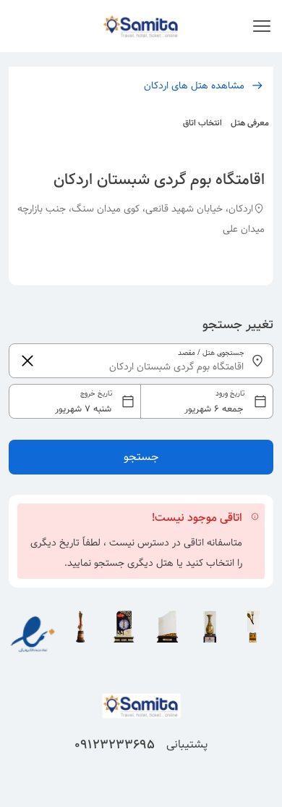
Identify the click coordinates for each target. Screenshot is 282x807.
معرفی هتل (250, 123)
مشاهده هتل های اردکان (194, 85)
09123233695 (114, 745)
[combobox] (141, 401)
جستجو (141, 457)
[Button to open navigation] (262, 26)
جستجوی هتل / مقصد (211, 353)
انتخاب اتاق (202, 123)
